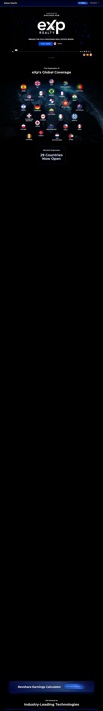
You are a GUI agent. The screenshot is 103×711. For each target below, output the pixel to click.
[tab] (84, 54)
